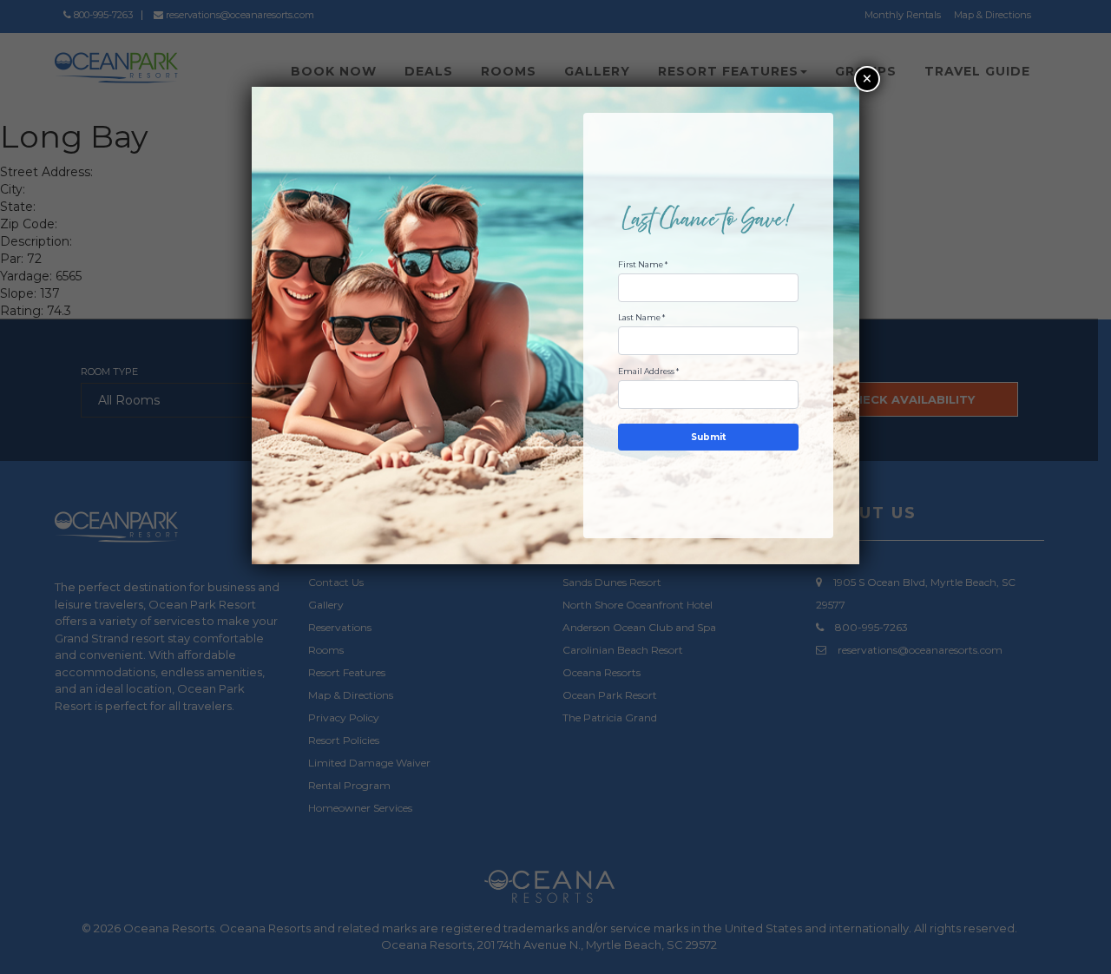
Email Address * (648, 371)
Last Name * (641, 317)
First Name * (642, 264)
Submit (708, 437)
